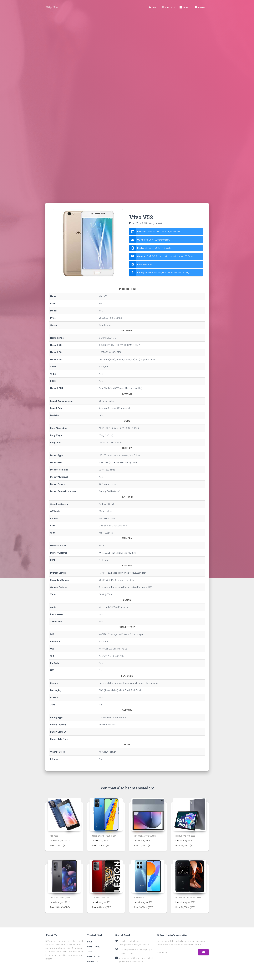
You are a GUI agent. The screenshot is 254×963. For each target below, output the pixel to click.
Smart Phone (93, 947)
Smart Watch (93, 957)
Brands (184, 7)
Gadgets (168, 7)
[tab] (166, 252)
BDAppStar (51, 7)
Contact (200, 7)
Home (152, 7)
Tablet (90, 952)
